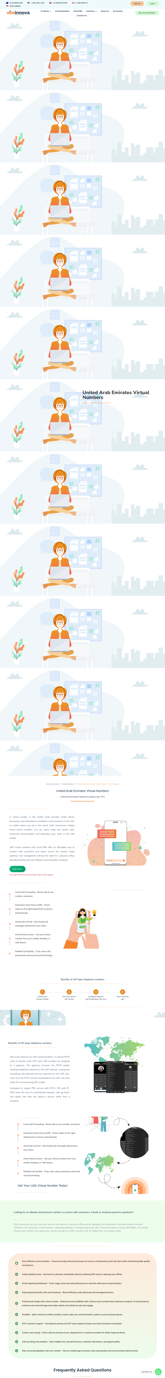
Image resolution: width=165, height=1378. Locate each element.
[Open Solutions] (96, 11)
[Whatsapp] (158, 1371)
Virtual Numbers (68, 784)
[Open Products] (50, 11)
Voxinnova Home (52, 784)
